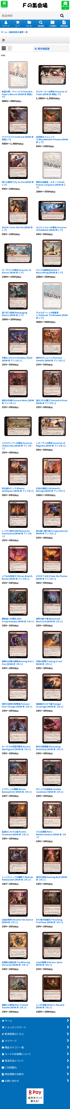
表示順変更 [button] (44, 48)
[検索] (62, 15)
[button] (4, 4)
